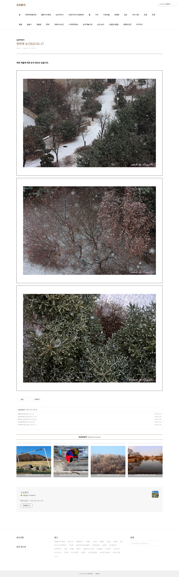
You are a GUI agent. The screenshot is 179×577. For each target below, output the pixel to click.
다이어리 (139, 24)
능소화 (117, 549)
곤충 (145, 14)
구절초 (108, 549)
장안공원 (96, 545)
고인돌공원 (93, 552)
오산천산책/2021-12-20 (25, 422)
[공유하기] (25, 399)
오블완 (100, 549)
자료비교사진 (59, 24)
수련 (95, 541)
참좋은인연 (127, 24)
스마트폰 (75, 552)
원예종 (116, 14)
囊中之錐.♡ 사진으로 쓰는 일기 (32, 500)
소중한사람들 (113, 24)
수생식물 (106, 14)
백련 (115, 541)
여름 (88, 541)
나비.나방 (135, 14)
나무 (96, 14)
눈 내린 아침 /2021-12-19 (26, 424)
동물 (20, 24)
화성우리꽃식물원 (83, 545)
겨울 (72, 549)
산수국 (71, 541)
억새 (71, 545)
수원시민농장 (105, 552)
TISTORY (90, 574)
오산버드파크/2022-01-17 (26, 416)
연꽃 (83, 552)
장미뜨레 (117, 552)
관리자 (98, 574)
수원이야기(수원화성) (76, 14)
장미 (79, 549)
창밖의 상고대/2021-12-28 (26, 419)
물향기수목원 (46, 14)
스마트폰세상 (73, 24)
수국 (67, 552)
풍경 (47, 24)
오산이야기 (60, 14)
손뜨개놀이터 (87, 24)
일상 (125, 14)
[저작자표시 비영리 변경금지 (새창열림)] (45, 399)
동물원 (39, 24)
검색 (160, 543)
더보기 (56, 556)
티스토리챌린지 (60, 545)
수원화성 (113, 545)
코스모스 (58, 552)
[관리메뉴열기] (175, 4)
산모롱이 (20, 5)
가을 (109, 541)
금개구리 (58, 549)
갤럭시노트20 (89, 549)
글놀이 (29, 24)
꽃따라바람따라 (30, 14)
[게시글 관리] (28, 399)
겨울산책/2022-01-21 (25, 414)
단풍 (104, 545)
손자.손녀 (100, 24)
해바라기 (80, 541)
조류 (153, 14)
